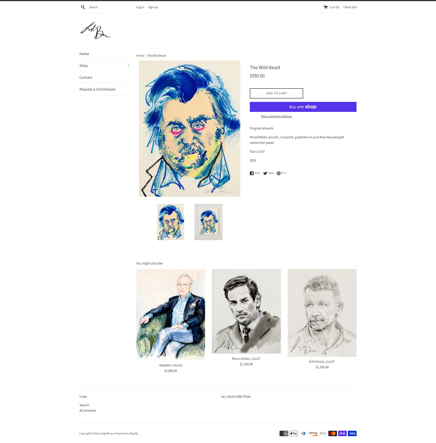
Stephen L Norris (170, 365)
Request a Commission (97, 89)
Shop (104, 65)
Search (84, 405)
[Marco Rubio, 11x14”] (246, 311)
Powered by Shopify (126, 433)
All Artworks (87, 410)
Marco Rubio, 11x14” (246, 358)
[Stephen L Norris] (170, 314)
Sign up (153, 7)
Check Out (350, 7)
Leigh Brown (107, 433)
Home (84, 53)
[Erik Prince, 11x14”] (322, 313)
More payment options (276, 116)
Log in (140, 7)
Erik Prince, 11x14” (322, 361)
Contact (85, 77)
